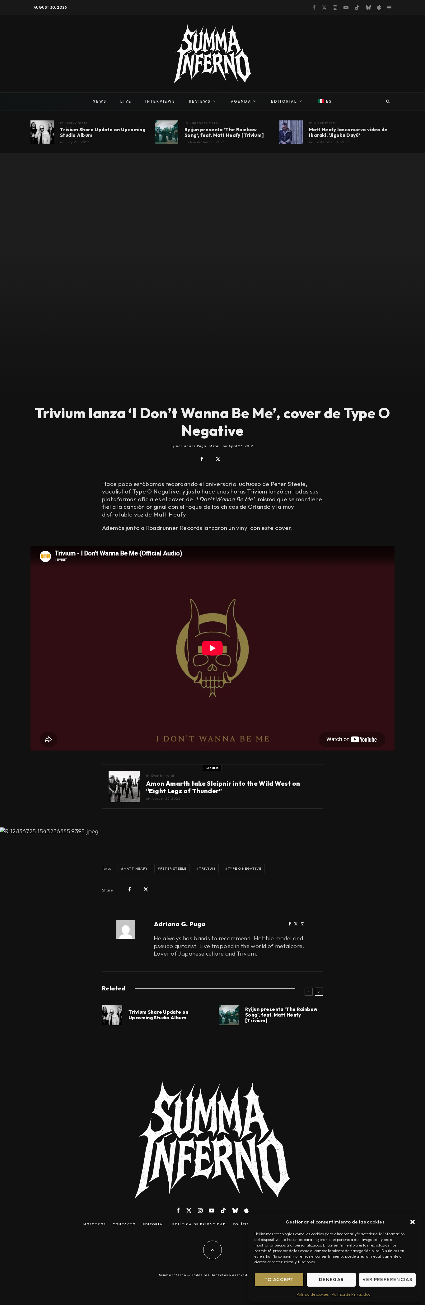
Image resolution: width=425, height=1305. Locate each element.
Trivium (207, 868)
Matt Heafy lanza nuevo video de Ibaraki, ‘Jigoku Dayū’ (348, 132)
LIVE (126, 101)
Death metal (163, 775)
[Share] (201, 459)
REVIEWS (200, 101)
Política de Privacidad (351, 1294)
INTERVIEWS (160, 101)
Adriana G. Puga (180, 924)
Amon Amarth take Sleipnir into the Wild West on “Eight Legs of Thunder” (223, 787)
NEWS (100, 101)
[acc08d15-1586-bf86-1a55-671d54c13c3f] (166, 132)
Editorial (154, 1224)
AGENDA (241, 101)
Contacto (124, 1224)
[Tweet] (218, 459)
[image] (42, 132)
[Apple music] (379, 7)
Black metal (325, 122)
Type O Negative (244, 868)
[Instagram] (335, 7)
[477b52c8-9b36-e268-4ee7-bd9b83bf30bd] (291, 132)
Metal (214, 446)
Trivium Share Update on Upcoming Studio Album (102, 132)
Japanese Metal (204, 122)
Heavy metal (77, 122)
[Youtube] (346, 7)
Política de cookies (313, 1294)
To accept (279, 1279)
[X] (324, 7)
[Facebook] (314, 7)
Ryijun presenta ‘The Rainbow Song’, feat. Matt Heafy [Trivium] (224, 132)
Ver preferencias (387, 1279)
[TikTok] (357, 7)
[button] (412, 1222)
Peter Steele (173, 868)
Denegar (331, 1279)
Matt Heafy (136, 868)
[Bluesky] (368, 7)
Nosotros (94, 1224)
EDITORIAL (284, 101)
